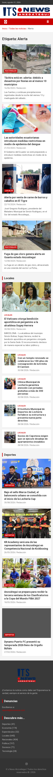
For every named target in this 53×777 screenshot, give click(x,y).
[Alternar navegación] (5, 21)
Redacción (21, 88)
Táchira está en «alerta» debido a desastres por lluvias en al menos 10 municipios (25, 81)
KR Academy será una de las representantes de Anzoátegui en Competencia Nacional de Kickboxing (26, 545)
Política (5, 743)
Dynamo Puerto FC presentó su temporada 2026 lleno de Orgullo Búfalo (23, 645)
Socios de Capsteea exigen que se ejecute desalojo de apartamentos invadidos (33, 438)
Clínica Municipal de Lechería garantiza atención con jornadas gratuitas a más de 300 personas (30, 388)
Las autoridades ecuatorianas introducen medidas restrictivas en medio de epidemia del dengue (24, 141)
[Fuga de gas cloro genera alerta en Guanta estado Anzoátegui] (26, 235)
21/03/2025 (9, 148)
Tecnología (7, 751)
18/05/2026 (9, 602)
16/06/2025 (9, 88)
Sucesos (9, 131)
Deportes (10, 454)
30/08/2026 (9, 329)
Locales (9, 191)
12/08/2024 (9, 261)
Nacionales (10, 71)
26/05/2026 (9, 552)
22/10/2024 (9, 204)
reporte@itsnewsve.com (13, 710)
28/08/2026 (23, 424)
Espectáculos (8, 732)
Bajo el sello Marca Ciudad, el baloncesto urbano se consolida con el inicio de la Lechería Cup (25, 495)
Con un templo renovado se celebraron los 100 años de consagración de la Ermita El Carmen (33, 362)
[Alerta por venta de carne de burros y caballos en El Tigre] (26, 179)
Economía (6, 728)
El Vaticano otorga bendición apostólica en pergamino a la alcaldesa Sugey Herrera (21, 322)
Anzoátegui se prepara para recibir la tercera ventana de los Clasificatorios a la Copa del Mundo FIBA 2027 (26, 595)
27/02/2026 (9, 652)
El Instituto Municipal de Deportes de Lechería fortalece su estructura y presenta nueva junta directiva (32, 415)
